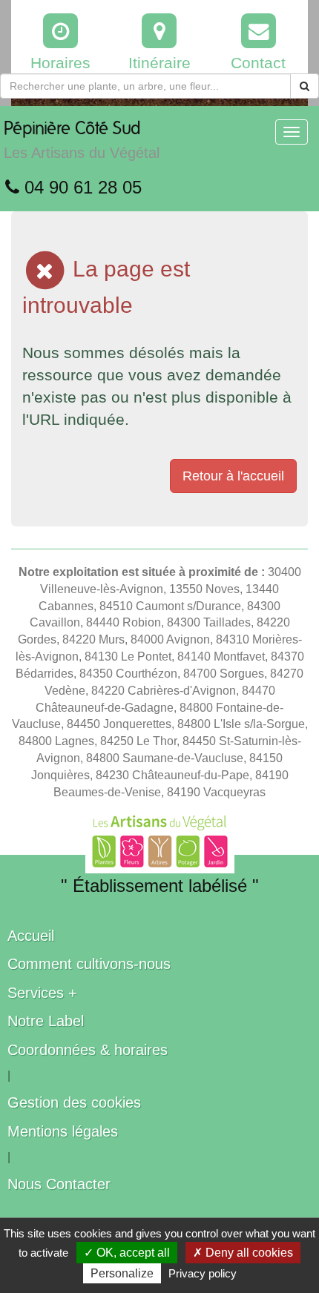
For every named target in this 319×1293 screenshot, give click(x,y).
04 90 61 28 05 (80, 187)
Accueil (30, 935)
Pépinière (82, 140)
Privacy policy (202, 1273)
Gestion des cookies (74, 1102)
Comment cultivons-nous (89, 964)
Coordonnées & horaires (87, 1050)
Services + (42, 993)
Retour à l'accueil (233, 476)
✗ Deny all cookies (243, 1252)
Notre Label (45, 1021)
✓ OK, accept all (127, 1252)
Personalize (122, 1273)
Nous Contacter (59, 1184)
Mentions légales (62, 1131)
